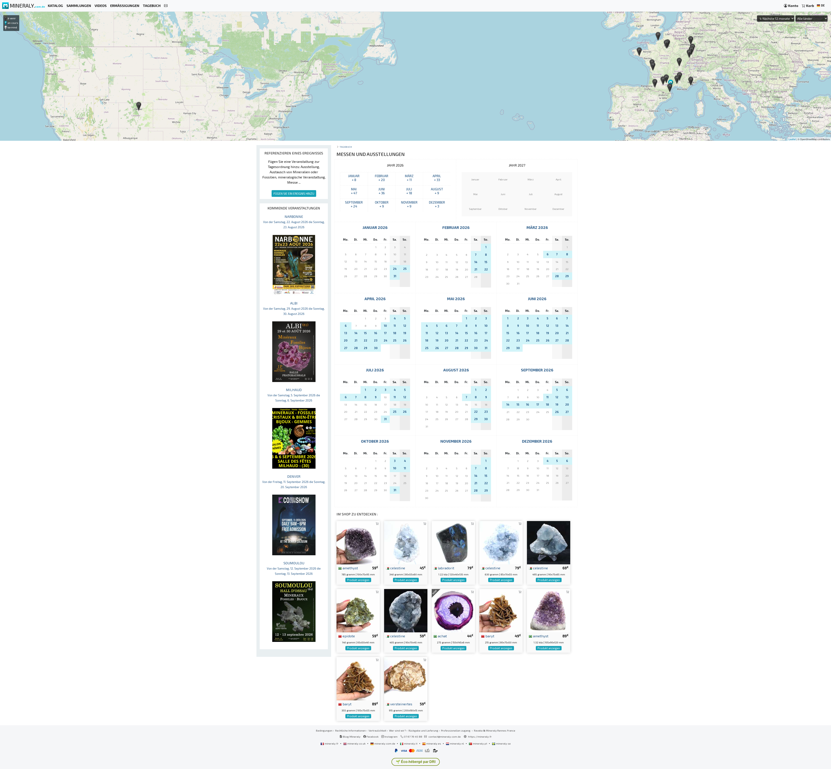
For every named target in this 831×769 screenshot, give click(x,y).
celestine (397, 568)
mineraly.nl (457, 743)
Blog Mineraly (351, 736)
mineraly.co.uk (356, 743)
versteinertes (400, 704)
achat (442, 636)
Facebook (372, 736)
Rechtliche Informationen (350, 730)
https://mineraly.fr (480, 736)
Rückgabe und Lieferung (423, 730)
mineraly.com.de (385, 743)
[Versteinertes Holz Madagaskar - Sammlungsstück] (405, 678)
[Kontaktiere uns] (165, 6)
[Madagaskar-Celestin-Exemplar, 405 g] (405, 610)
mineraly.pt (480, 743)
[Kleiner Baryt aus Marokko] (501, 610)
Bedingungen (324, 730)
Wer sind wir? (397, 730)
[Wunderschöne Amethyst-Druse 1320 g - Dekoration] (548, 610)
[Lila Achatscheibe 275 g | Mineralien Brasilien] (453, 610)
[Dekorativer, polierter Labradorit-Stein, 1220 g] (453, 542)
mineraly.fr (331, 743)
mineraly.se (503, 743)
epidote (348, 636)
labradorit (445, 568)
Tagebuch (346, 146)
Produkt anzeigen (358, 580)
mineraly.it (410, 743)
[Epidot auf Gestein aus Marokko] (358, 610)
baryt (489, 636)
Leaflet (792, 139)
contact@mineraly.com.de (444, 736)
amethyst (350, 568)
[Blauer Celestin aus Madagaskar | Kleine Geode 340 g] (405, 542)
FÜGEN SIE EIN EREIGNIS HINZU (294, 193)
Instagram (391, 736)
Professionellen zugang (456, 730)
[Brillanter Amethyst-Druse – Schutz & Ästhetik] (358, 542)
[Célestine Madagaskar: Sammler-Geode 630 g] (501, 542)
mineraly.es (434, 743)
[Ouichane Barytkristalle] (358, 678)
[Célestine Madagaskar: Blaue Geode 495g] (548, 542)
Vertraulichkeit (377, 730)
